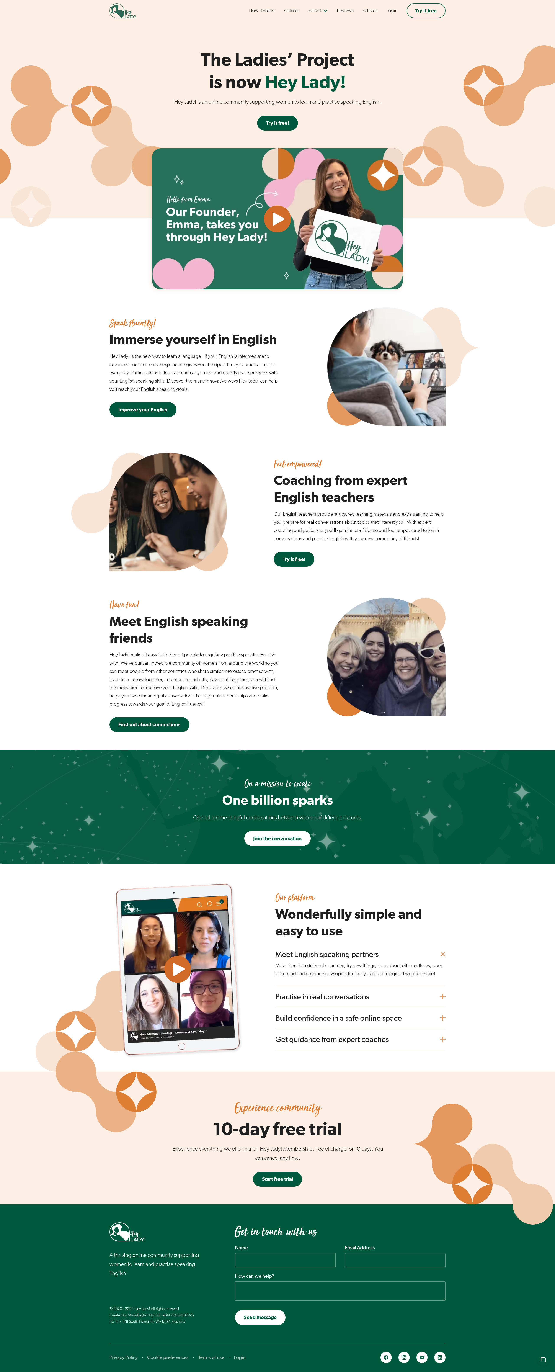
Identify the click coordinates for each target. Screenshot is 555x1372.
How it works (262, 10)
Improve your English (142, 409)
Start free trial (277, 1179)
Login (392, 10)
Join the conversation (277, 838)
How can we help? (254, 1276)
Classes (292, 10)
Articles (369, 10)
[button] (318, 10)
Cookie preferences (168, 1357)
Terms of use (211, 1357)
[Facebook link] (386, 1357)
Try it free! (277, 123)
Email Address (360, 1247)
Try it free (426, 10)
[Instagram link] (404, 1357)
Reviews (345, 10)
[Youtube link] (422, 1357)
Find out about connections (149, 724)
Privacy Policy (123, 1357)
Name (241, 1247)
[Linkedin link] (440, 1357)
